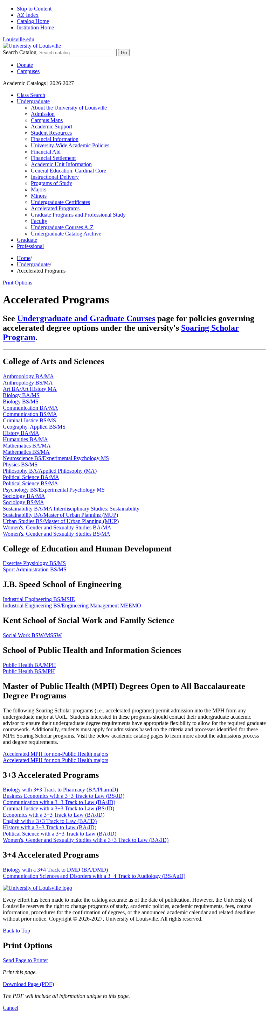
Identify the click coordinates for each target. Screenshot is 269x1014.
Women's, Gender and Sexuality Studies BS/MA (56, 534)
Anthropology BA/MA (28, 376)
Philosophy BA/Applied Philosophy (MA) (50, 471)
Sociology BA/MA (24, 496)
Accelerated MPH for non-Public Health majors (55, 754)
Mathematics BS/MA (26, 452)
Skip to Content (34, 9)
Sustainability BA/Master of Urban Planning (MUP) (60, 515)
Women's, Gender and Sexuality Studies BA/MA (57, 527)
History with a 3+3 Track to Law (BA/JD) (49, 827)
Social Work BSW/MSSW (32, 635)
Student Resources (51, 133)
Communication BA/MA (30, 408)
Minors (39, 196)
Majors (38, 189)
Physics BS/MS (20, 464)
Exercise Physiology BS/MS (34, 563)
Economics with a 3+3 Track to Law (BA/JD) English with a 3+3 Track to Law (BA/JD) (53, 818)
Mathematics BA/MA (27, 446)
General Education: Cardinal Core (68, 171)
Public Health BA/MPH (29, 665)
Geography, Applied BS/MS (34, 427)
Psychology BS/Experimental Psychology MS (54, 490)
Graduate (27, 240)
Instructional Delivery (55, 177)
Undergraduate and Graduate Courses (86, 318)
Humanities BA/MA (25, 439)
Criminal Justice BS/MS (29, 420)
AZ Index (28, 15)
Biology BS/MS (21, 401)
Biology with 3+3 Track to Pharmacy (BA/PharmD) (60, 790)
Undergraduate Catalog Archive (66, 234)
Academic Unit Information (61, 164)
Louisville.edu (18, 39)
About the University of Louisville (69, 108)
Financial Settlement (53, 158)
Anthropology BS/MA (28, 383)
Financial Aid (46, 152)
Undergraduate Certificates (60, 202)
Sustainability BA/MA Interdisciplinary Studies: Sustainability (71, 509)
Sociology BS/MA (23, 502)
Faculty (39, 221)
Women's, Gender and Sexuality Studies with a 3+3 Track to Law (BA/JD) (85, 840)
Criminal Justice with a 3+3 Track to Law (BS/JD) (58, 808)
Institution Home (35, 27)
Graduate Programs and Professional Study (78, 215)
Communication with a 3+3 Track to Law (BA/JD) (59, 802)
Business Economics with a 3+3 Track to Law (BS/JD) (63, 796)
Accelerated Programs (55, 208)
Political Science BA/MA (31, 477)
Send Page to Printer (25, 960)
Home (23, 258)
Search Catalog (19, 52)
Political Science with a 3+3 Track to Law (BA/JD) (59, 834)
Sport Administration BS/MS (35, 569)
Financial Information (54, 139)
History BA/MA (21, 433)
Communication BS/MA (30, 414)
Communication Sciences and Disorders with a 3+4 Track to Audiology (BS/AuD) (94, 876)
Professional (30, 246)
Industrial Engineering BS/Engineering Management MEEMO (72, 605)
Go (124, 52)
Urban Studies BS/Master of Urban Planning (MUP (60, 521)
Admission (43, 114)
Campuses (28, 71)
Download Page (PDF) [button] (28, 984)
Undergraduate (33, 101)
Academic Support (51, 126)
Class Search (31, 95)
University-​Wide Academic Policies (70, 145)
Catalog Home (33, 21)
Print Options (17, 283)
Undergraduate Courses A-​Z (62, 227)
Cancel (10, 1008)
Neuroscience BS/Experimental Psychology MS (56, 458)
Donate (25, 65)
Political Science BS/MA (30, 483)
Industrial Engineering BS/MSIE (39, 599)
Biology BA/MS (21, 395)
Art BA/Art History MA (30, 389)
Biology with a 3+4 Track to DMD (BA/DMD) (55, 870)
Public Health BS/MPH (29, 671)
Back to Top (16, 931)
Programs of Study (51, 183)
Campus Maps (47, 120)
